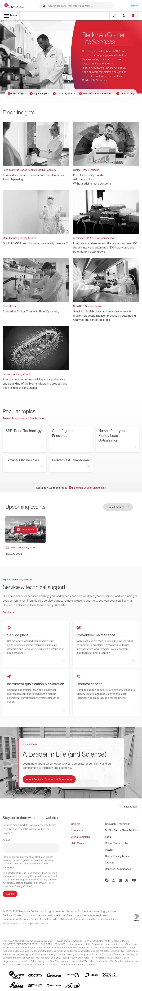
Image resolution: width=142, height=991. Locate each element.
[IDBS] (91, 975)
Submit (10, 893)
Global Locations (80, 836)
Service (9, 612)
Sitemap (109, 862)
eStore (134, 5)
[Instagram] (113, 880)
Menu (13, 15)
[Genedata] (72, 975)
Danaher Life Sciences (118, 868)
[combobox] (76, 5)
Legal (108, 836)
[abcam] (35, 975)
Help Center (78, 843)
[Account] (123, 16)
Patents (109, 849)
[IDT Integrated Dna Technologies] (110, 974)
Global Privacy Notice (117, 856)
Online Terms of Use (116, 843)
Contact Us (77, 830)
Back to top (130, 806)
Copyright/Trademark (117, 823)
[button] (44, 6)
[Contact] (114, 16)
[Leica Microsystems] (16, 985)
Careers (75, 823)
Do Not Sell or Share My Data (122, 830)
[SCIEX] (72, 985)
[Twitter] (126, 880)
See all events (118, 506)
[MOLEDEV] (35, 985)
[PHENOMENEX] (53, 985)
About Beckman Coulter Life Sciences (49, 779)
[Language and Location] (133, 16)
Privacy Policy (29, 876)
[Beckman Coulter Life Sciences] (14, 5)
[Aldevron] (53, 975)
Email (6, 840)
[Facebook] (107, 880)
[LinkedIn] (120, 880)
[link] (25, 536)
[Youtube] (134, 880)
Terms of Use (48, 876)
